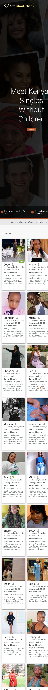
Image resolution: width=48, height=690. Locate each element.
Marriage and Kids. (10, 329)
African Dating (17, 222)
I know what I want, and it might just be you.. (13, 488)
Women (31, 222)
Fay (5, 477)
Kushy (32, 317)
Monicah (8, 317)
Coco (6, 264)
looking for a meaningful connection (13, 541)
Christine (9, 371)
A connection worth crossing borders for (13, 275)
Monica (8, 424)
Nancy (32, 637)
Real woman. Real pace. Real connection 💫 (13, 382)
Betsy (32, 530)
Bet (31, 371)
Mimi (32, 477)
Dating (42, 222)
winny (32, 264)
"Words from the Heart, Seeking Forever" (13, 595)
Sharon (7, 530)
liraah (6, 583)
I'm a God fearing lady (11, 435)
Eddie (32, 583)
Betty (6, 637)
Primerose (35, 424)
